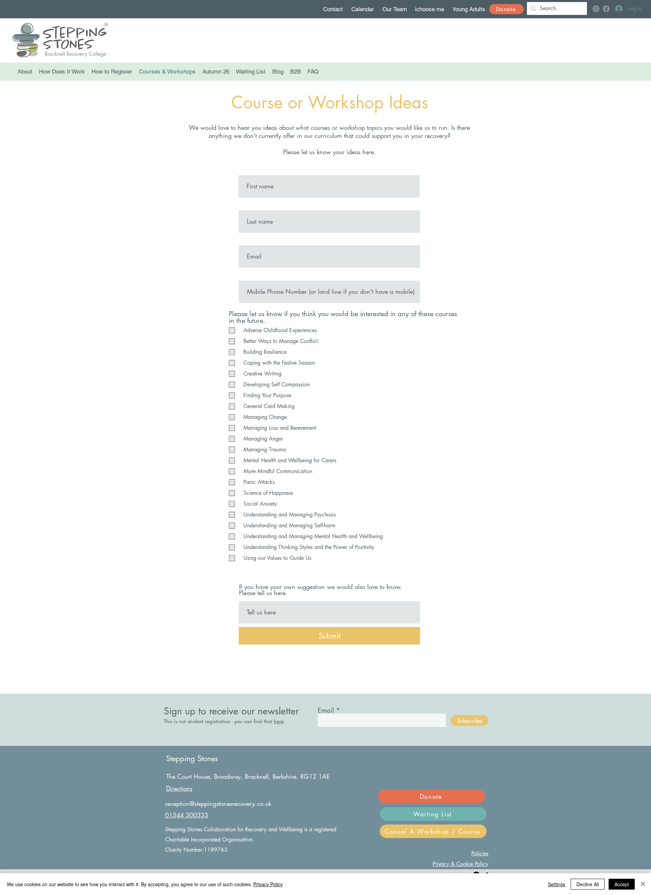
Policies (479, 853)
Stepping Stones (192, 758)
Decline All (587, 884)
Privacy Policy (268, 884)
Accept (621, 884)
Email (326, 710)
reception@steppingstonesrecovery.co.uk (218, 803)
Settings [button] (556, 884)
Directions (179, 788)
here (279, 721)
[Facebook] (606, 8)
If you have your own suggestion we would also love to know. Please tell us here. (320, 590)
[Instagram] (596, 8)
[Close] (643, 884)
